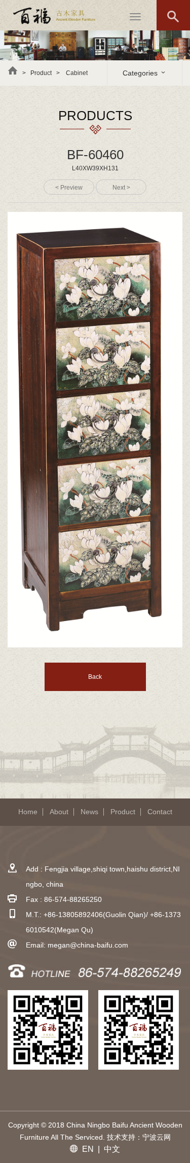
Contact (159, 811)
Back (95, 676)
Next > (121, 187)
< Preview (69, 187)
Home (27, 811)
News (89, 811)
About (59, 811)
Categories (141, 73)
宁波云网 (156, 1137)
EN (88, 1149)
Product (122, 811)
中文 (112, 1149)
